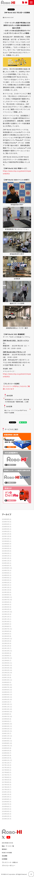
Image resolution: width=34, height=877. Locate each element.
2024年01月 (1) (6, 585)
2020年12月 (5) (6, 675)
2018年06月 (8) (6, 748)
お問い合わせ (26, 2)
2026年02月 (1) (6, 531)
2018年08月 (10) (7, 743)
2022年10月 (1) (6, 621)
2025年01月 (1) (6, 556)
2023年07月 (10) (7, 600)
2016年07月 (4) (6, 804)
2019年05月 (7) (6, 721)
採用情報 (4, 859)
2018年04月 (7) (6, 753)
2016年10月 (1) (6, 797)
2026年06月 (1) (6, 524)
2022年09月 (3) (6, 624)
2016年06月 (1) (6, 806)
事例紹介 (4, 849)
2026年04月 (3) (6, 529)
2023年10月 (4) (6, 592)
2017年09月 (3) (6, 770)
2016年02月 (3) (6, 816)
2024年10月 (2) (6, 563)
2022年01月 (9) (6, 643)
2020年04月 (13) (7, 694)
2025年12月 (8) (6, 534)
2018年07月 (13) (7, 746)
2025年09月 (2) (6, 541)
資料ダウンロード (23, 2)
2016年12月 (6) (6, 792)
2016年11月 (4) (6, 794)
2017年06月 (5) (6, 777)
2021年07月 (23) (7, 658)
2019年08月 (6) (6, 714)
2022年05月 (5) (6, 634)
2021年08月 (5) (6, 656)
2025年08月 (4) (6, 544)
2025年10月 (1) (6, 539)
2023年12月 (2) (6, 587)
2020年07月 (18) (7, 687)
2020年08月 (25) (7, 685)
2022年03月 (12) (7, 639)
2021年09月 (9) (6, 653)
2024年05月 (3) (6, 575)
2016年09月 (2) (6, 799)
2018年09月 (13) (7, 741)
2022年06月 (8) (6, 631)
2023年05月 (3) (6, 604)
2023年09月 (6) (6, 595)
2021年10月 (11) (7, 651)
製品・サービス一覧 (8, 846)
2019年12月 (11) (7, 704)
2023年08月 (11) (7, 597)
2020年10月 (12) (7, 680)
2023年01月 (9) (6, 614)
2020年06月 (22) (7, 690)
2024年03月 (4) (6, 580)
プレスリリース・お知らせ (10, 862)
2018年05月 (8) (6, 750)
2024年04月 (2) (6, 578)
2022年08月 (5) (6, 626)
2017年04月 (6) (6, 782)
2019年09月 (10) (7, 711)
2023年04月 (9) (6, 607)
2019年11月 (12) (7, 707)
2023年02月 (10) (7, 612)
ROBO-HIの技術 (7, 853)
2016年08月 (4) (6, 802)
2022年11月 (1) (6, 619)
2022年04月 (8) (6, 636)
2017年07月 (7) (6, 775)
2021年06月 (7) (6, 660)
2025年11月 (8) (6, 536)
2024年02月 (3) (6, 582)
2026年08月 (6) (6, 519)
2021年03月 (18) (7, 668)
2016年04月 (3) (6, 811)
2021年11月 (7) (6, 648)
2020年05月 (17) (7, 692)
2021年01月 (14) (7, 673)
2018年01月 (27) (7, 760)
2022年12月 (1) (6, 617)
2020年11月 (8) (6, 677)
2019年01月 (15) (7, 731)
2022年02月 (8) (6, 641)
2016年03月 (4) (6, 814)
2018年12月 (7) (6, 733)
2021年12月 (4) (6, 646)
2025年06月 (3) (6, 546)
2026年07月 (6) (6, 522)
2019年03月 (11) (7, 726)
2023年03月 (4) (6, 609)
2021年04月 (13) (7, 665)
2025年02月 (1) (6, 553)
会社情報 (4, 856)
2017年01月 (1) (6, 789)
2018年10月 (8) (6, 738)
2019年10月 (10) (7, 709)
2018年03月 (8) (6, 755)
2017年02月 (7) (6, 787)
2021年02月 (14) (7, 670)
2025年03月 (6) (6, 551)
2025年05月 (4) (6, 548)
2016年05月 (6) (6, 809)
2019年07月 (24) (7, 716)
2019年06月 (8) (6, 719)
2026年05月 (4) (6, 526)
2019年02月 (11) (7, 729)
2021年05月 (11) (7, 663)
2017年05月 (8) (6, 780)
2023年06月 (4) (6, 602)
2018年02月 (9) (6, 758)
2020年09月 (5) (6, 682)
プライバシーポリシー (8, 865)
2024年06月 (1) (6, 573)
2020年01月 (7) (6, 702)
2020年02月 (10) (7, 699)
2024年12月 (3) (6, 558)
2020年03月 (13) (7, 697)
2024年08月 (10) (7, 568)
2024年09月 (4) (6, 565)
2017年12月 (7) (6, 763)
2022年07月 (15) (7, 629)
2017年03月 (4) (6, 785)
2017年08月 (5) (6, 772)
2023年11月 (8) (6, 590)
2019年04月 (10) (7, 724)
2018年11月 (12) (7, 736)
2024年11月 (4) (6, 561)
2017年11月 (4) (6, 765)
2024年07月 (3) (6, 570)
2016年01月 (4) (6, 819)
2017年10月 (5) (6, 767)
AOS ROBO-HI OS (7, 843)
